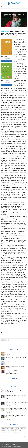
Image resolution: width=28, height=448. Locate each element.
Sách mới (17, 428)
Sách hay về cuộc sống (20, 436)
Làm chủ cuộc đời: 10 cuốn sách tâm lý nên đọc (16, 357)
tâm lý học (3, 434)
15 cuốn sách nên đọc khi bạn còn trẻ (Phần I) (15, 366)
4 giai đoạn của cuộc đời (11, 361)
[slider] (4, 58)
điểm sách (19, 432)
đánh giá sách (21, 434)
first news (3, 428)
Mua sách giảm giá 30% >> (7, 60)
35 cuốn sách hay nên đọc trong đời (13, 353)
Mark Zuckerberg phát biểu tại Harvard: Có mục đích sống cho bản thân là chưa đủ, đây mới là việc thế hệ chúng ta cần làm (16, 372)
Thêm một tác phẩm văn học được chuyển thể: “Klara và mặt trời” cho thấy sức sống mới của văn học (16, 417)
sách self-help (11, 436)
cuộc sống (3, 438)
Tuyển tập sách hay (5, 430)
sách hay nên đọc (10, 428)
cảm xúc (8, 438)
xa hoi (13, 438)
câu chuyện (14, 434)
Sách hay (12, 430)
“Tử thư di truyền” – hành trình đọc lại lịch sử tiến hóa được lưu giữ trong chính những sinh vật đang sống (16, 397)
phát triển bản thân (5, 432)
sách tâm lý (18, 430)
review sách (23, 428)
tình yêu (9, 434)
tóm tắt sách (13, 432)
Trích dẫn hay (4, 436)
